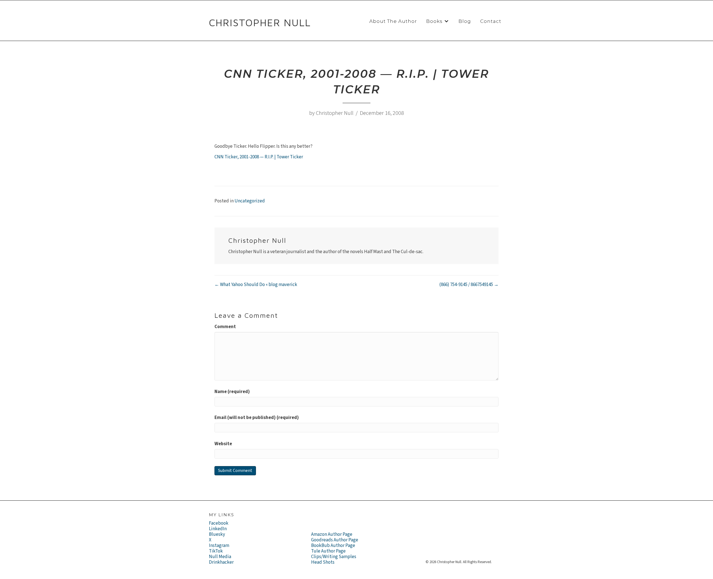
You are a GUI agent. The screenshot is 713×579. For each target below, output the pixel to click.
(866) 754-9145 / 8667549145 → (469, 284)
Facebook (218, 523)
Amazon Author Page (331, 534)
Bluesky (217, 534)
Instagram (219, 545)
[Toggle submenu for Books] (446, 21)
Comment (225, 326)
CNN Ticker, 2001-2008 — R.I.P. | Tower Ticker (258, 157)
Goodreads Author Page (334, 540)
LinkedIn (218, 528)
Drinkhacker (221, 562)
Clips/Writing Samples (333, 556)
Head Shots (322, 562)
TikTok (216, 551)
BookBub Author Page (333, 545)
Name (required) (232, 391)
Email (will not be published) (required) (256, 417)
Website (223, 443)
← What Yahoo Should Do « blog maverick (255, 284)
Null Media (220, 556)
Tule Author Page (328, 551)
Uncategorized (250, 201)
